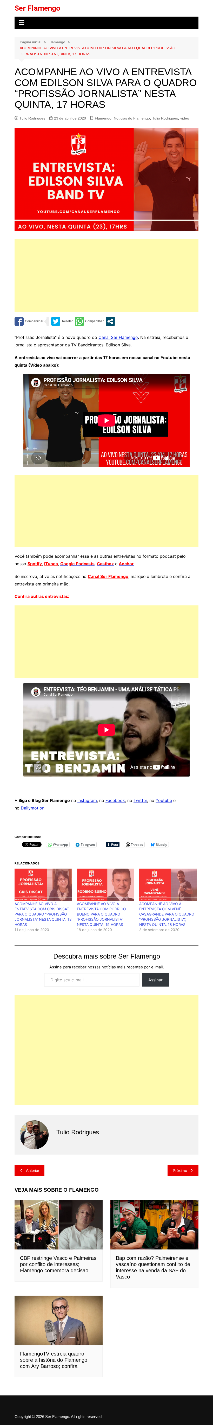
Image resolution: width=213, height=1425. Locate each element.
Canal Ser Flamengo (118, 337)
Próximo (180, 1170)
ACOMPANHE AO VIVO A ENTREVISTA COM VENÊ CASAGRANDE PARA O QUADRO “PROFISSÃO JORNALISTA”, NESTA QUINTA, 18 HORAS (166, 914)
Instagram (87, 800)
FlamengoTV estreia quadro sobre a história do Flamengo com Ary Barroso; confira (53, 1360)
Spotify (35, 563)
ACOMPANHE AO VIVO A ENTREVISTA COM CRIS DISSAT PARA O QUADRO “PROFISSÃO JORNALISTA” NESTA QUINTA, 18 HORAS (43, 914)
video (184, 118)
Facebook (115, 800)
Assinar (155, 979)
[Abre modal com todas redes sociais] (110, 321)
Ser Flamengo (37, 8)
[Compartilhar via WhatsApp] (89, 321)
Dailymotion (32, 808)
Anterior (32, 1170)
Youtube (164, 800)
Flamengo (103, 118)
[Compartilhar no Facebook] (29, 321)
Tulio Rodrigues (32, 118)
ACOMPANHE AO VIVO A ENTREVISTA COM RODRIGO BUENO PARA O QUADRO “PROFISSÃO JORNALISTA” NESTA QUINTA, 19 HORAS (101, 914)
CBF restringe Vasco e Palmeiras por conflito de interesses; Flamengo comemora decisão (58, 1264)
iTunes (51, 563)
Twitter (140, 800)
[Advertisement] (106, 275)
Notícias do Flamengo (132, 118)
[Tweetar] (62, 321)
